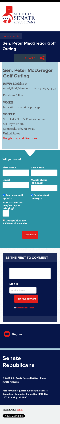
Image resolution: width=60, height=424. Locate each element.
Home (6, 36)
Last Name (37, 167)
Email (6, 179)
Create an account (25, 307)
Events (15, 36)
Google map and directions (20, 138)
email (20, 409)
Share (30, 58)
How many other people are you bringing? (13, 205)
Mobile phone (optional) (39, 181)
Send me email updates (13, 196)
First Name (9, 167)
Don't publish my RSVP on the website (15, 222)
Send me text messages (40, 196)
